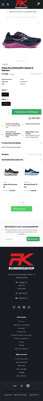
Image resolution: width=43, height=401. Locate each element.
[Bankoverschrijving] (15, 385)
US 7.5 (5, 94)
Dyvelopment (34, 395)
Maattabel (36, 118)
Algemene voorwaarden (21, 325)
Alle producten (21, 376)
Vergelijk (21, 372)
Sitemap (21, 345)
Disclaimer (21, 328)
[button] (19, 202)
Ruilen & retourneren (21, 338)
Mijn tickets (21, 366)
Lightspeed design (20, 395)
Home (8, 17)
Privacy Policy (21, 332)
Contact (21, 342)
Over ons (21, 321)
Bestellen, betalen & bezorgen (21, 335)
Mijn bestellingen (21, 362)
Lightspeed (8, 395)
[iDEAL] (28, 385)
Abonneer (34, 239)
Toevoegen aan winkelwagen (26, 112)
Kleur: (5, 99)
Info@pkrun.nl (22, 298)
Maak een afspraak (21, 349)
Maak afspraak (19, 208)
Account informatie (21, 359)
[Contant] (21, 385)
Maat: (5, 90)
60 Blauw (6, 104)
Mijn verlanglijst (21, 369)
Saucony (5, 64)
